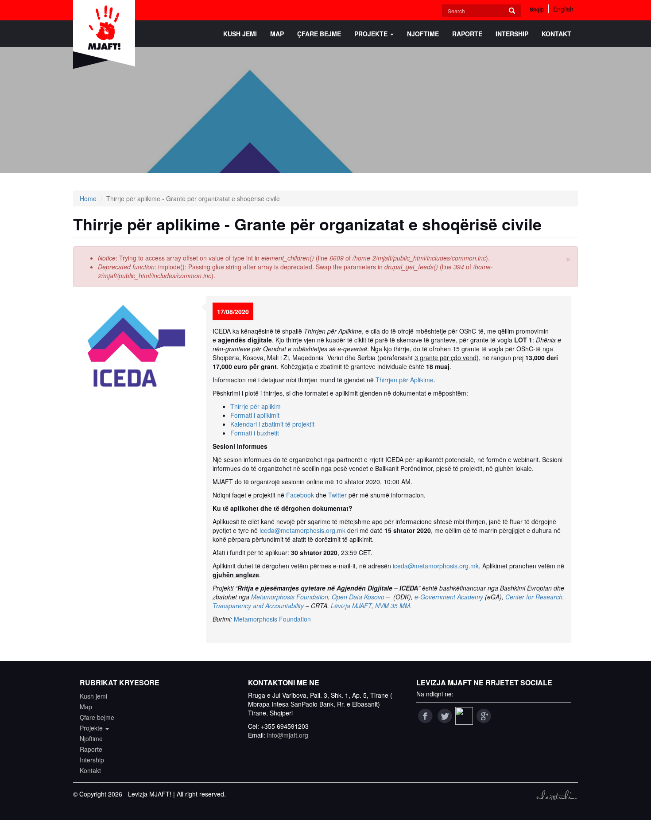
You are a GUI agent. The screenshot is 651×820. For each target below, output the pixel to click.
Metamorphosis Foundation (289, 596)
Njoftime (423, 33)
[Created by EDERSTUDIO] (557, 795)
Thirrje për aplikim (255, 406)
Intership (512, 33)
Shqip (537, 9)
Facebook (300, 494)
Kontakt (556, 33)
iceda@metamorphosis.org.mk (302, 530)
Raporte (467, 33)
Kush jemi (240, 33)
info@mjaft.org (287, 735)
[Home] (107, 34)
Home (88, 198)
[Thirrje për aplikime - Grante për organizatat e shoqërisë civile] (136, 346)
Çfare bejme (319, 33)
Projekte (371, 33)
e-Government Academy (449, 596)
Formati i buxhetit (254, 432)
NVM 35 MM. (393, 605)
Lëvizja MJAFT (351, 605)
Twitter (337, 494)
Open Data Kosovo (358, 596)
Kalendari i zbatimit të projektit (272, 424)
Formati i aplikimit (254, 415)
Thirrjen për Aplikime (405, 379)
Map (277, 33)
